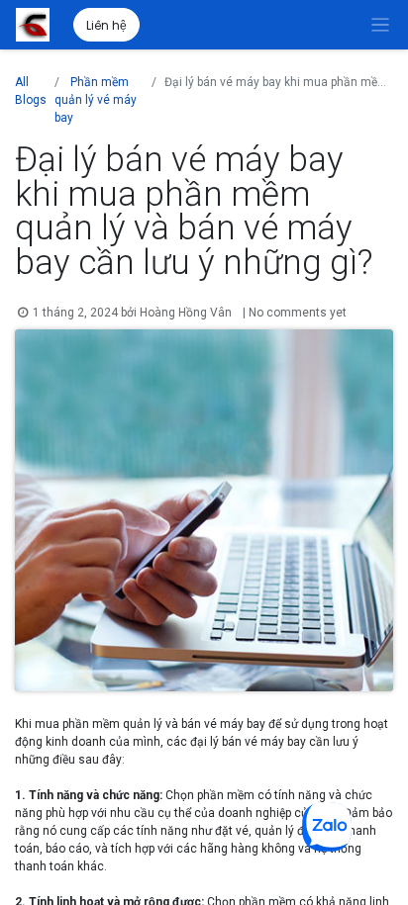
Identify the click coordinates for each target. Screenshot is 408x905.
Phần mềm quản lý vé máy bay (95, 100)
